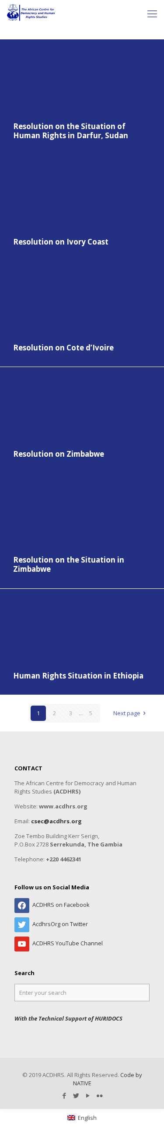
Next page (126, 713)
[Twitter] (76, 1095)
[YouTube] (88, 1095)
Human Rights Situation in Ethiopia (78, 676)
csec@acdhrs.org (56, 821)
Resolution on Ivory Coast (60, 242)
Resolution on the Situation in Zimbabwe (68, 564)
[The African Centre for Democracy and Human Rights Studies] (31, 13)
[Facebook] (64, 1095)
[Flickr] (100, 1095)
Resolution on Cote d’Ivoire (63, 348)
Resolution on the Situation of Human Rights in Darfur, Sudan (70, 131)
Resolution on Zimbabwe (58, 454)
